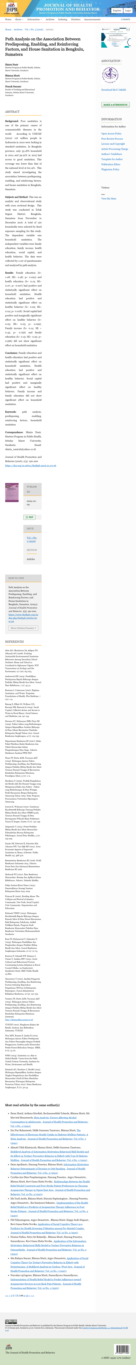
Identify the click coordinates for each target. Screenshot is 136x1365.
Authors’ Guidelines (111, 154)
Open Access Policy (111, 133)
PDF (30, 517)
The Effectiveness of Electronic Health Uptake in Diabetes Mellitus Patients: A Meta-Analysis (49, 1134)
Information (33, 19)
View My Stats (108, 198)
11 (24, 1295)
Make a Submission (115, 104)
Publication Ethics (110, 164)
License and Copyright (113, 143)
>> (32, 1295)
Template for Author (112, 159)
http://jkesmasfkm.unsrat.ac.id (19, 1019)
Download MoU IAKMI (113, 89)
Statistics (75, 19)
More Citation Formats (22, 628)
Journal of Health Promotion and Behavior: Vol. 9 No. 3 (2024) (54, 1160)
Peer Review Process (112, 138)
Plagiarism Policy (110, 169)
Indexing (62, 19)
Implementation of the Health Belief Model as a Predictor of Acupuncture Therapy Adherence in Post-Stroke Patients (49, 1207)
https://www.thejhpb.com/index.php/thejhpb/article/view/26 (23, 618)
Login (128, 10)
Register (117, 10)
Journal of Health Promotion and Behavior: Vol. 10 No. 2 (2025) (44, 1232)
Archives (50, 19)
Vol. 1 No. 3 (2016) (34, 29)
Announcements (92, 19)
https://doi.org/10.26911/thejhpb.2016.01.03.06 (30, 465)
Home (8, 19)
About (18, 19)
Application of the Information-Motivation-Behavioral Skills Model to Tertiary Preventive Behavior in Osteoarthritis (48, 1245)
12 (27, 1295)
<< (6, 1295)
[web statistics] (103, 194)
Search (126, 19)
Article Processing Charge (114, 149)
